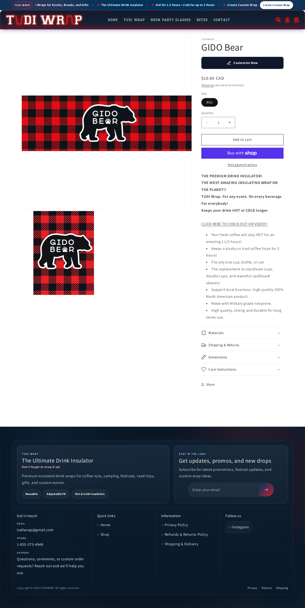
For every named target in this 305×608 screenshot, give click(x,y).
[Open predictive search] (278, 19)
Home (113, 19)
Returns (267, 588)
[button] (242, 333)
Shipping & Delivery (181, 543)
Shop (105, 534)
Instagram (240, 526)
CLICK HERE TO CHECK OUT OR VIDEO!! (234, 223)
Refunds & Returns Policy (186, 534)
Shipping (207, 85)
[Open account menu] (287, 19)
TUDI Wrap (134, 19)
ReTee (202, 19)
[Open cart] (296, 19)
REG (209, 102)
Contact (222, 19)
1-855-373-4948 (30, 544)
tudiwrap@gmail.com (35, 529)
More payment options (242, 164)
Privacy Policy (176, 524)
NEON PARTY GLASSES (171, 19)
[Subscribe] (266, 489)
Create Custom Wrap (276, 5)
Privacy (252, 588)
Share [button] (210, 384)
